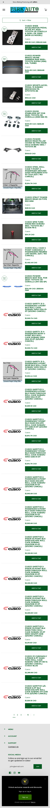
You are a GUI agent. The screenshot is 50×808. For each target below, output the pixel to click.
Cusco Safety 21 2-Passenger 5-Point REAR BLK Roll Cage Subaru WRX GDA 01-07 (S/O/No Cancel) (36, 365)
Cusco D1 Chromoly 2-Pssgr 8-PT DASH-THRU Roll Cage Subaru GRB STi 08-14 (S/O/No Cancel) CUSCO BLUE (36, 661)
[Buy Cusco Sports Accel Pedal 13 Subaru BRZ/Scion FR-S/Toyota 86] (12, 95)
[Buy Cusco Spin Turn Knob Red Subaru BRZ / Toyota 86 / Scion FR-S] (12, 231)
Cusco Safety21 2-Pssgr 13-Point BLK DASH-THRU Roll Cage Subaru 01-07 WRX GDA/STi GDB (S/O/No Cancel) (35, 631)
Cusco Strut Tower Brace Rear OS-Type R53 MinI (36, 199)
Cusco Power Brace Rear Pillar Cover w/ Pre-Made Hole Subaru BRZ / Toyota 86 (36, 143)
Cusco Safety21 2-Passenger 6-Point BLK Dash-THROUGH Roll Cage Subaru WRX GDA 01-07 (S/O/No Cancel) (35, 394)
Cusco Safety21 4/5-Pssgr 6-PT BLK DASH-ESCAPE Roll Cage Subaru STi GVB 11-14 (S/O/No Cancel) (36, 690)
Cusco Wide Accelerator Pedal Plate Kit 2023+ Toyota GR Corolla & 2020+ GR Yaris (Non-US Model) (36, 30)
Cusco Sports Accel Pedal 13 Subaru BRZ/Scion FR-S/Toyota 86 (36, 88)
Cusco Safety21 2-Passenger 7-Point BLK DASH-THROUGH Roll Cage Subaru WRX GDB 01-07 (35, 453)
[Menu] (3, 9)
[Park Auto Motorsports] (24, 9)
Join (37, 766)
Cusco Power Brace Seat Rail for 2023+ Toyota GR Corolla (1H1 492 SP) (36, 279)
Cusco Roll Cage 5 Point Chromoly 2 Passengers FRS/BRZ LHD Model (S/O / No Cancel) (36, 252)
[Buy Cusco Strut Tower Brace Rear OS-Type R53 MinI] (12, 206)
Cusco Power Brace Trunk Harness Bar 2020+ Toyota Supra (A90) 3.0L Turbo (35, 59)
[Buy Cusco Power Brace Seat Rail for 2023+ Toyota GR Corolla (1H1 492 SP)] (12, 286)
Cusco (27, 39)
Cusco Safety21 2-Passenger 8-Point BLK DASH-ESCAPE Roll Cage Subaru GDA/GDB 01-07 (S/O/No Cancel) (35, 482)
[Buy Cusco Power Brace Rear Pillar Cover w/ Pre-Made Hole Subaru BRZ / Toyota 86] (12, 149)
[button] (46, 9)
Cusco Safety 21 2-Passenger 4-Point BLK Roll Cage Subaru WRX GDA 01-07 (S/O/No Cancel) (36, 307)
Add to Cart (36, 47)
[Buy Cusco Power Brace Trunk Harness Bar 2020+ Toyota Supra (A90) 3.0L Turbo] (12, 67)
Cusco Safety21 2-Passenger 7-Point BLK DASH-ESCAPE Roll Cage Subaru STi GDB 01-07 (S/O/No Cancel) (36, 424)
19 (28, 715)
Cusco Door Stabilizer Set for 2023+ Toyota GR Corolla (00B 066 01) (36, 114)
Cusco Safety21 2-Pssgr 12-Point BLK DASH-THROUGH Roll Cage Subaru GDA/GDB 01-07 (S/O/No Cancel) (36, 601)
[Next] (34, 715)
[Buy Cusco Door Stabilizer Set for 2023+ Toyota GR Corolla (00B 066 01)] (12, 122)
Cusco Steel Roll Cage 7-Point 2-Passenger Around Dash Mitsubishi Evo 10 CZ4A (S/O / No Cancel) (36, 172)
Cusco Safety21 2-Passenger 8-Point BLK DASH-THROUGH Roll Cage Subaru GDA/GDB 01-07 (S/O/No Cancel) (35, 512)
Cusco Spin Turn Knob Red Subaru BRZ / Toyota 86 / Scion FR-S (35, 225)
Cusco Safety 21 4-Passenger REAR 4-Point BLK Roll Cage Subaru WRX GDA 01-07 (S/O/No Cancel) (35, 336)
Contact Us (13, 746)
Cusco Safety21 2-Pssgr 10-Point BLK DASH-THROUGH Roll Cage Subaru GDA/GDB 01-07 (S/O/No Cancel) (36, 571)
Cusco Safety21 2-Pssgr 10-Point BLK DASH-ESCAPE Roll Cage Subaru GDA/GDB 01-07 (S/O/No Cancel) (35, 541)
